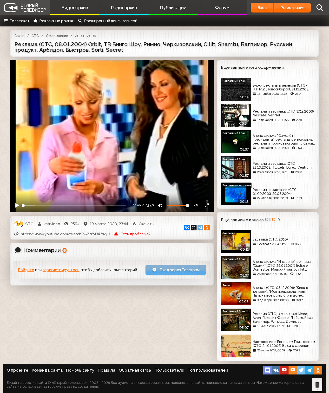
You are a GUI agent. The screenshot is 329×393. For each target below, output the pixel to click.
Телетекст (20, 21)
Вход (262, 7)
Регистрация (292, 7)
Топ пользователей (208, 370)
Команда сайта (47, 370)
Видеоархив (74, 7)
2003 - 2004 (85, 36)
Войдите (26, 269)
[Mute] (160, 205)
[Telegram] (200, 227)
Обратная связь (135, 370)
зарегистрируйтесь (61, 269)
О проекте (17, 370)
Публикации (173, 7)
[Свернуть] (206, 205)
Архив (19, 36)
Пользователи (169, 370)
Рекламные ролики (56, 21)
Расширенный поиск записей (110, 21)
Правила (106, 370)
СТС (35, 36)
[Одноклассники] (207, 227)
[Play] (17, 205)
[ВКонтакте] (187, 227)
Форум (222, 7)
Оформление (57, 36)
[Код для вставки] (196, 205)
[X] (194, 227)
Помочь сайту (80, 370)
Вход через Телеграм (179, 269)
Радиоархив (124, 7)
